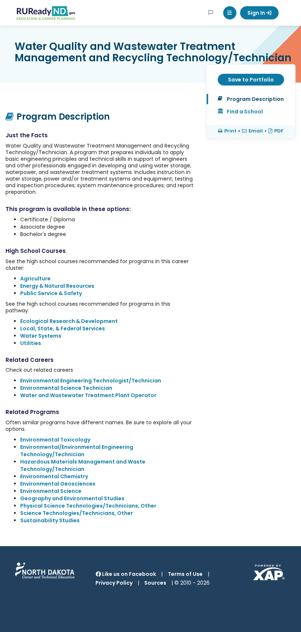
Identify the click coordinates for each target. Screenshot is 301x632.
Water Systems (40, 335)
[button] (229, 12)
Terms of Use (185, 574)
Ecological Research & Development (69, 321)
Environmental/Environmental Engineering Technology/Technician (76, 450)
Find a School (245, 111)
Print (230, 131)
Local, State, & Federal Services (62, 328)
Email (256, 131)
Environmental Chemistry (54, 476)
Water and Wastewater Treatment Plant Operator (88, 395)
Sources (155, 583)
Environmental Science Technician (66, 388)
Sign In (256, 13)
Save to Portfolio (251, 79)
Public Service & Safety (51, 293)
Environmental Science (50, 491)
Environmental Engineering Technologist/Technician (90, 380)
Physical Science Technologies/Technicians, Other (88, 505)
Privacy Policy (114, 583)
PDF (278, 131)
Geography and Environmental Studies (72, 498)
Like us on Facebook (128, 574)
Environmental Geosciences (57, 483)
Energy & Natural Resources (57, 286)
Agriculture (35, 278)
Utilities (30, 343)
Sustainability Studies (50, 520)
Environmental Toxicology (55, 439)
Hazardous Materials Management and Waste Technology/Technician (82, 465)
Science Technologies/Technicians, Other (76, 513)
